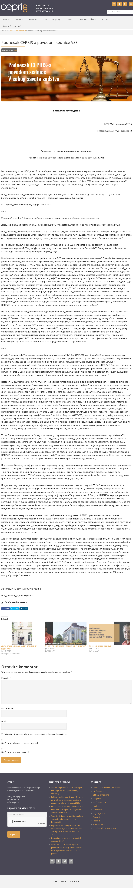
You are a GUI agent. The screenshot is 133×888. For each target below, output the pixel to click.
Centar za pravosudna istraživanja (107, 787)
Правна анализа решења (100, 646)
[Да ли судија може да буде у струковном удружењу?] (22, 633)
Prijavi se (14, 834)
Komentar (6, 678)
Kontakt (96, 806)
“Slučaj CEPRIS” (99, 791)
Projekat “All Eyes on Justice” (105, 828)
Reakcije (96, 821)
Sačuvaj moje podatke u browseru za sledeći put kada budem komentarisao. (36, 734)
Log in (76, 881)
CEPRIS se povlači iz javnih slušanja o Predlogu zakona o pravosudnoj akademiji (66, 790)
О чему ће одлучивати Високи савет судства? (65, 646)
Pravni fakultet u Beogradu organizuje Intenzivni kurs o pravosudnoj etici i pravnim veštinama (67, 809)
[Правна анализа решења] (109, 633)
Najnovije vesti (99, 813)
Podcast (96, 817)
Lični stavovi (98, 809)
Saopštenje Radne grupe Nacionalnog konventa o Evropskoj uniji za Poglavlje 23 (67, 819)
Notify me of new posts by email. (15, 752)
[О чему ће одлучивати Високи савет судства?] (66, 633)
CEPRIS (27, 8)
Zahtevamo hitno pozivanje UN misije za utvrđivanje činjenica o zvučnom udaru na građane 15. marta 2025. (67, 800)
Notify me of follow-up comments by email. (19, 743)
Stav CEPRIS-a (99, 824)
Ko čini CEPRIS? (99, 802)
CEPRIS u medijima (101, 795)
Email (4, 721)
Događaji (97, 798)
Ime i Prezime (7, 708)
